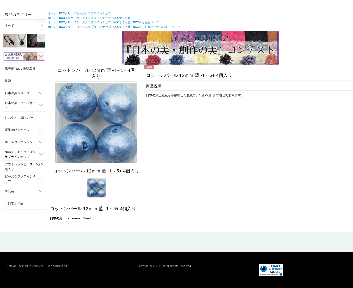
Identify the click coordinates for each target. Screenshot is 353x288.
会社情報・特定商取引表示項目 (25, 266)
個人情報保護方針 (58, 266)
